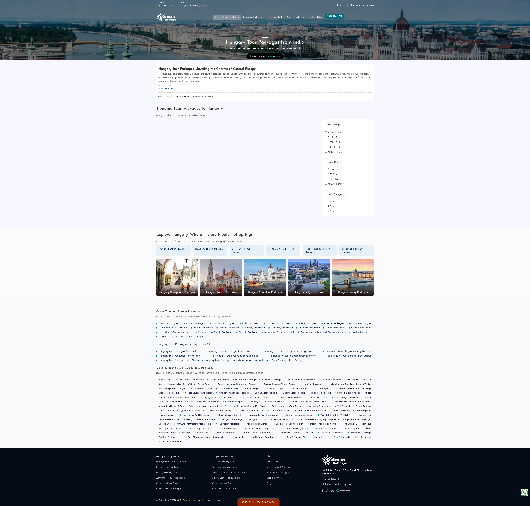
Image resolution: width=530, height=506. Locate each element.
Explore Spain (323, 389)
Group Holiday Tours (167, 483)
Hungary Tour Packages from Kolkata (179, 356)
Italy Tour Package (312, 384)
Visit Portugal (343, 406)
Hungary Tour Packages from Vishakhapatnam (231, 360)
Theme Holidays (295, 17)
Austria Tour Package (219, 380)
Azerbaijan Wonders (201, 428)
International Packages (279, 467)
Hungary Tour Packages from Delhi (178, 351)
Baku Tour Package (328, 428)
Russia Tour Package (224, 433)
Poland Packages (198, 332)
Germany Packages (282, 328)
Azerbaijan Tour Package (359, 428)
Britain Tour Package (271, 380)
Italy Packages (250, 323)
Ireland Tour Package (321, 393)
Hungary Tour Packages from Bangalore (289, 351)
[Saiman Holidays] (167, 17)
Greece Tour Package (169, 393)
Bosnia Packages (223, 332)
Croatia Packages (361, 328)
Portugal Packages (309, 328)
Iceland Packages (229, 328)
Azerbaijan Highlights (257, 424)
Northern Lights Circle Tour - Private (354, 393)
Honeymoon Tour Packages (171, 462)
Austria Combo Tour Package (190, 380)
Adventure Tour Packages (170, 478)
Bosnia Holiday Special (230, 415)
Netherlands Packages (171, 332)
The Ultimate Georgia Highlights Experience (319, 420)
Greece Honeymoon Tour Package (354, 389)
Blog (372, 5)
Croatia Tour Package (248, 411)
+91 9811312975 (166, 6)
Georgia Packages (249, 332)
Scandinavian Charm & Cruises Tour (296, 433)
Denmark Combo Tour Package (257, 433)
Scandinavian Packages (357, 332)
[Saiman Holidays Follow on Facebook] (322, 490)
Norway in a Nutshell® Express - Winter (177, 406)
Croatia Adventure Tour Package (312, 411)
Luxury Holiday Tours (167, 472)
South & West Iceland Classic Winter (176, 402)
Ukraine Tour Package (360, 433)
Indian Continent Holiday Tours (228, 472)
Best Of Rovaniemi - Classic (172, 442)
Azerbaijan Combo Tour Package (174, 433)
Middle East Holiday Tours (225, 478)
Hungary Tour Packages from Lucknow (294, 356)
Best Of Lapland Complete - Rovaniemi (352, 437)
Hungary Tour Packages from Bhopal (179, 360)
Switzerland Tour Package (205, 389)
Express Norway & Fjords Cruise (216, 406)
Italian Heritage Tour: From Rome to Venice (350, 384)
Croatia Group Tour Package (277, 411)
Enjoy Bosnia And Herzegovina (196, 415)
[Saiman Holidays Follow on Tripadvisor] (343, 490)
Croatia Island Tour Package (219, 411)
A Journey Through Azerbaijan (288, 424)
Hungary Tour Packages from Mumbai (232, 351)
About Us (344, 5)
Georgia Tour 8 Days (257, 420)
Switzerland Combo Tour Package (242, 389)
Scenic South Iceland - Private (254, 397)
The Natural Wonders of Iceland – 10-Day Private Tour (301, 397)
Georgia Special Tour (283, 420)
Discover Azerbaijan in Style (323, 424)
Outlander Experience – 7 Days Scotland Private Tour (346, 380)
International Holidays (226, 17)
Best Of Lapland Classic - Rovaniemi (304, 437)
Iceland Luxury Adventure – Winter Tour (177, 397)
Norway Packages (255, 328)
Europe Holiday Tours (223, 456)
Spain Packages (307, 323)
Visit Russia (202, 433)
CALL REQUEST (334, 16)
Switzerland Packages (278, 323)
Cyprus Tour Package (190, 411)
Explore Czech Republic (294, 393)
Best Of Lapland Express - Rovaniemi (205, 437)
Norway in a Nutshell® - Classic (251, 406)
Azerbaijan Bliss (229, 428)
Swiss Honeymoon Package (172, 389)
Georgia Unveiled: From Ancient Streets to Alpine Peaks (185, 424)
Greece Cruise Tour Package (198, 393)
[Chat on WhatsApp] (524, 493)
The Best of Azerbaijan (229, 424)
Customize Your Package (258, 502)
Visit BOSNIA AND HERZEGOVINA (335, 415)
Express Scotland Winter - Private (280, 384)
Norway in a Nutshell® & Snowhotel (267, 402)
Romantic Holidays (252, 17)
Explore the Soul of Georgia (358, 420)
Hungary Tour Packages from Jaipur (351, 356)
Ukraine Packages (169, 337)
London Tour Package (245, 380)
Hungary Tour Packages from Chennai (237, 356)
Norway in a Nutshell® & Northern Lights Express (221, 402)
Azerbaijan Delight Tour (297, 428)
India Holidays (316, 17)
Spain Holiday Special (277, 389)
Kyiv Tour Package (167, 437)
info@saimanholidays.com (193, 6)
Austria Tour (164, 380)
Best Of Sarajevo (342, 411)
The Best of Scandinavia (331, 433)
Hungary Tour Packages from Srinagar (283, 360)
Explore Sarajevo (166, 415)
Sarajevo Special (363, 411)
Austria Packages (168, 323)
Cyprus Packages (335, 328)
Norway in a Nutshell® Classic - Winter (309, 402)
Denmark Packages (328, 332)
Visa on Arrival (274, 17)
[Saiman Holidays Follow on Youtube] (332, 490)
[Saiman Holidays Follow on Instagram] (327, 490)
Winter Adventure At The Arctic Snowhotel (255, 437)
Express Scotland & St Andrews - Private (236, 384)
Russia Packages (302, 332)
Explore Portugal (166, 411)
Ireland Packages (203, 328)
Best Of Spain (302, 389)
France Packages (361, 323)
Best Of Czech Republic (266, 393)
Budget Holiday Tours (168, 467)
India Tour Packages (278, 472)
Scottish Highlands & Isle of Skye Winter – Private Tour (184, 384)
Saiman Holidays (192, 500)
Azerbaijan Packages (275, 332)
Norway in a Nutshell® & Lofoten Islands (352, 402)
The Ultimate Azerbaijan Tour (357, 424)
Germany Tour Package (320, 406)
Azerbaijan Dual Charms (170, 428)
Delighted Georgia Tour (170, 420)
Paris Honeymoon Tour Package (233, 393)
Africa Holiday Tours (222, 483)
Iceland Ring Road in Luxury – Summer (352, 397)
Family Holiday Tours (167, 456)
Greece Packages (334, 323)
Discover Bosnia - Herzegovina (263, 415)
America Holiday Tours (223, 489)
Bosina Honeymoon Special (299, 415)
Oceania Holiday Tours (224, 467)
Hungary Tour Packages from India (265, 42)
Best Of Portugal (363, 406)
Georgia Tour (365, 415)
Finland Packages (193, 337)
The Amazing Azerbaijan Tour (261, 428)
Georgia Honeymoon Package (200, 420)
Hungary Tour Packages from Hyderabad (348, 351)
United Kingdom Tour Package (301, 380)
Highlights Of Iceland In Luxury (218, 397)
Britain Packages (195, 323)
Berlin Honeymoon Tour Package (287, 406)
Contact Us (358, 5)
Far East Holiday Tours (223, 462)
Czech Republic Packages (173, 328)
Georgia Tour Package (231, 420)
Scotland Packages (223, 323)
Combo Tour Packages (168, 489)
